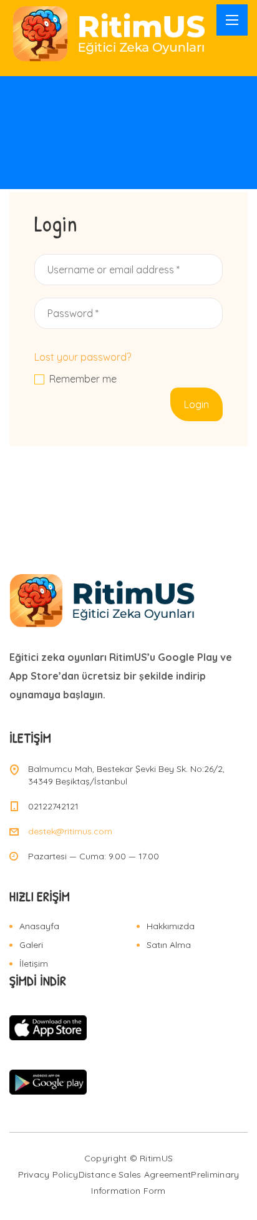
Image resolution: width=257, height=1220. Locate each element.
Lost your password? (82, 357)
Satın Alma (169, 944)
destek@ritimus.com (70, 831)
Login (196, 404)
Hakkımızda (171, 926)
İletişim (33, 963)
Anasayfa (39, 926)
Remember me (83, 379)
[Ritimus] (109, 33)
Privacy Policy (48, 1174)
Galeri (31, 944)
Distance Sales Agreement (135, 1174)
